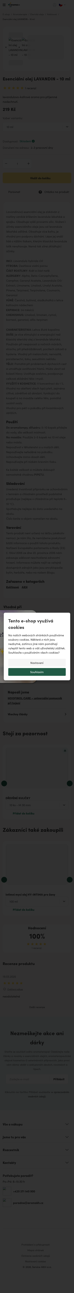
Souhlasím (37, 672)
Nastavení (36, 663)
